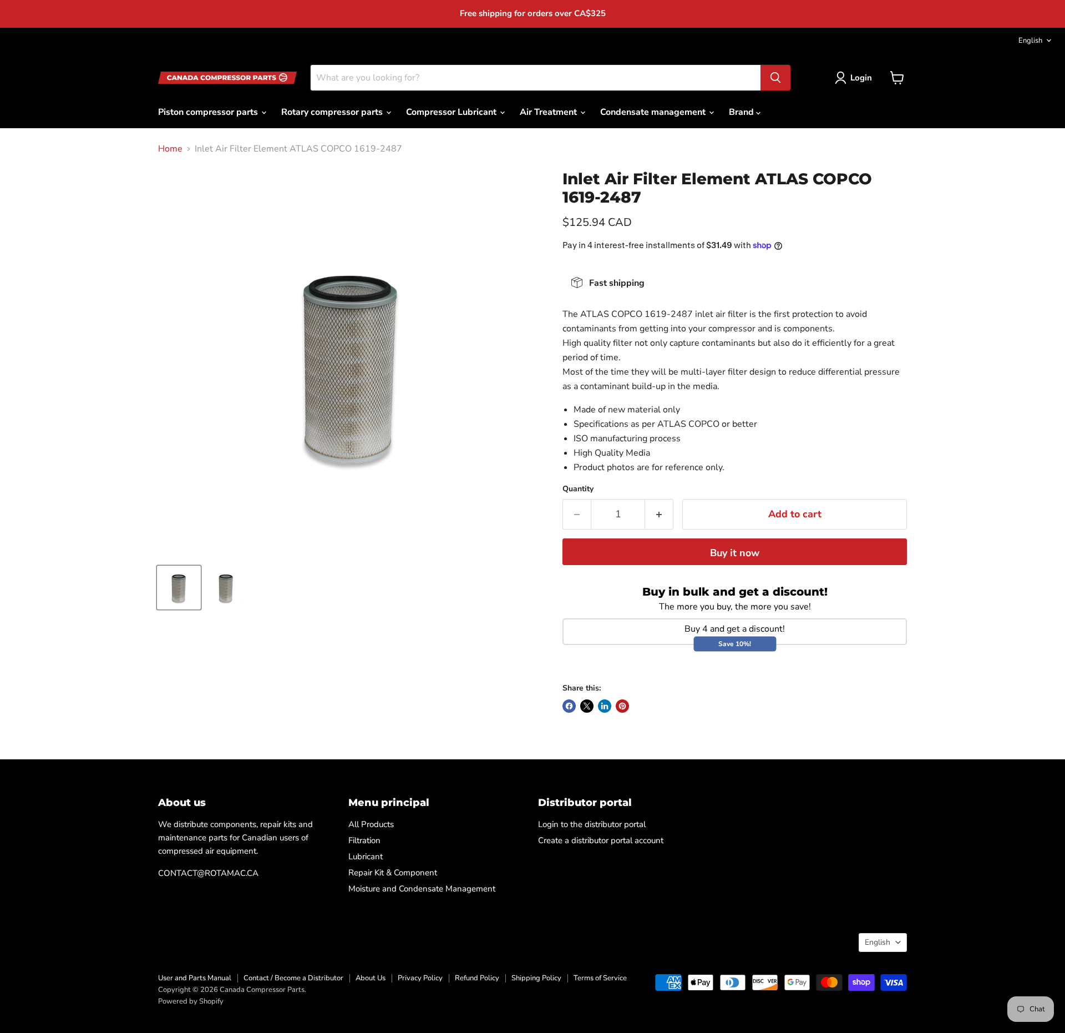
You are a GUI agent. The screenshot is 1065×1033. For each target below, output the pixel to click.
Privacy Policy (420, 978)
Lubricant (365, 856)
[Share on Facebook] (569, 706)
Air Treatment (549, 112)
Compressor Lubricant (452, 112)
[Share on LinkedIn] (604, 706)
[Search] (775, 77)
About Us (371, 978)
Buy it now (734, 553)
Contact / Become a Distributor (293, 978)
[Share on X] (587, 706)
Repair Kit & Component (392, 872)
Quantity (578, 489)
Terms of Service (600, 978)
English (1030, 41)
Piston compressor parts (209, 112)
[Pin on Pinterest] (622, 706)
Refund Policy (477, 978)
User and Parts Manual (194, 978)
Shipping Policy (536, 978)
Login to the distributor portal (592, 824)
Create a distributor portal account (600, 840)
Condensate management (654, 112)
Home (170, 149)
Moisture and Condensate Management (421, 888)
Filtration (364, 840)
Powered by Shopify (191, 1001)
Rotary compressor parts (333, 112)
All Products (371, 824)
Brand (742, 112)
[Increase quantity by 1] (659, 514)
